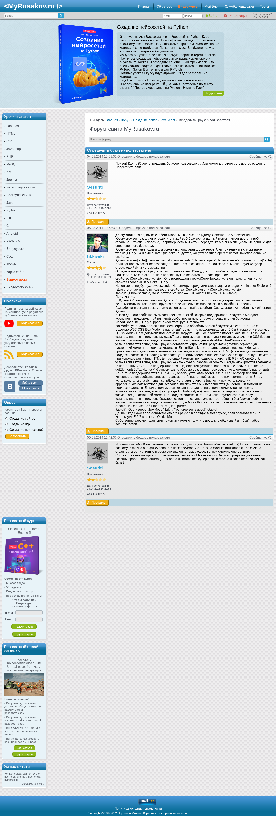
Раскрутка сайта (18, 195)
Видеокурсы (188, 6)
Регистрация (238, 16)
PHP (9, 156)
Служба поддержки (239, 6)
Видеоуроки (15, 249)
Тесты (264, 6)
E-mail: (9, 612)
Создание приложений (26, 429)
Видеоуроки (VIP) (19, 287)
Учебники (13, 241)
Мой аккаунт (30, 382)
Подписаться (29, 323)
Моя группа (30, 388)
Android (12, 233)
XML (9, 172)
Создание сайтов (22, 418)
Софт (10, 256)
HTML (10, 133)
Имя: (8, 619)
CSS (9, 141)
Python (11, 210)
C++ (9, 225)
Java (9, 202)
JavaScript (14, 149)
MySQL (11, 164)
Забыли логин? (261, 17)
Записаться (24, 747)
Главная (144, 6)
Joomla (11, 179)
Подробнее (213, 93)
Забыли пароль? (262, 14)
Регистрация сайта (20, 187)
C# (8, 218)
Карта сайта (15, 272)
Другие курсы (24, 634)
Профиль (98, 221)
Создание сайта (145, 120)
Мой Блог (212, 6)
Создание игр (19, 424)
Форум (11, 264)
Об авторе (164, 6)
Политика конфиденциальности (138, 808)
